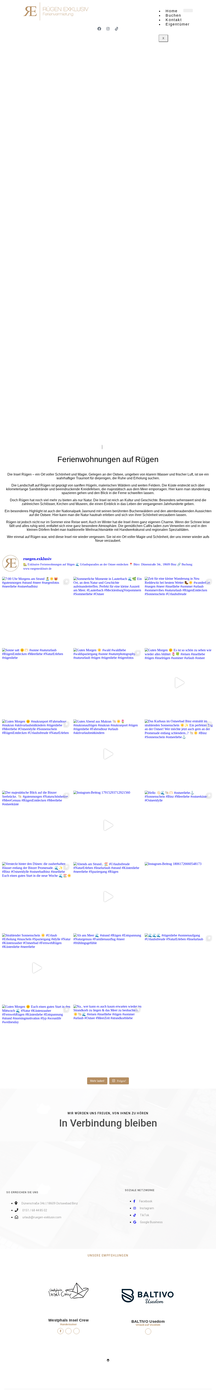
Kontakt (174, 20)
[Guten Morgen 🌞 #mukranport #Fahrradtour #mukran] (36, 754)
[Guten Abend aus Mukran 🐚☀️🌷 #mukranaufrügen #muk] (108, 754)
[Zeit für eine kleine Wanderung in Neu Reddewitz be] (179, 611)
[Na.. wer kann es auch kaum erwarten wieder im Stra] (108, 1039)
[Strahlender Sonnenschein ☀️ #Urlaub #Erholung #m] (36, 968)
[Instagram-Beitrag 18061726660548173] (179, 896)
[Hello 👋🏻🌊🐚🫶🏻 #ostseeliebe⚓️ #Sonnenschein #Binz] (179, 825)
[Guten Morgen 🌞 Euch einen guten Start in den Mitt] (36, 1039)
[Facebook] (99, 28)
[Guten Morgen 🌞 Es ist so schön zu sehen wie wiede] (179, 682)
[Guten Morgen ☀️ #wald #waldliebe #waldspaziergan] (108, 682)
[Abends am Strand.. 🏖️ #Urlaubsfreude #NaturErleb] (108, 896)
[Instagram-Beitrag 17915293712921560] (108, 825)
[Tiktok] (116, 28)
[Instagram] (108, 28)
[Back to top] (108, 1360)
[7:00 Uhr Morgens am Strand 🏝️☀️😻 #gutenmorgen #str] (36, 611)
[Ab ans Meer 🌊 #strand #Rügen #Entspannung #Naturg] (108, 968)
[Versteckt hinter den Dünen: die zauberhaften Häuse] (36, 896)
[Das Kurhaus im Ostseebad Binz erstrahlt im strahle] (179, 754)
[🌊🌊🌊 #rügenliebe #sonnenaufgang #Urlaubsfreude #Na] (179, 968)
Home (172, 11)
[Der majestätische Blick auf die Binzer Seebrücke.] (36, 825)
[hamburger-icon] (188, 10)
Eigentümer (178, 24)
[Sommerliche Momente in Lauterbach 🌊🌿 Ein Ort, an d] (108, 611)
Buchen (173, 15)
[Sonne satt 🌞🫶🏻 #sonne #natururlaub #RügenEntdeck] (36, 682)
